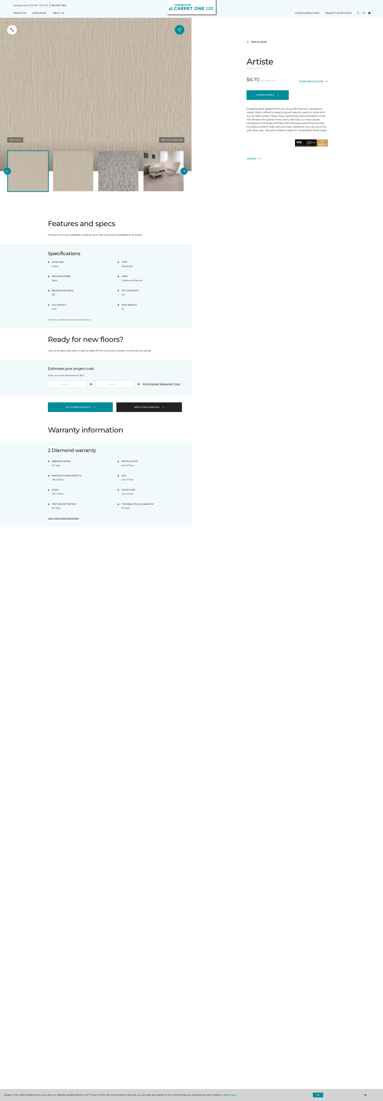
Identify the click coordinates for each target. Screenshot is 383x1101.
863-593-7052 (58, 5)
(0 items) (369, 13)
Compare (251, 158)
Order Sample (265, 95)
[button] (358, 13)
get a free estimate (78, 407)
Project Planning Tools (311, 81)
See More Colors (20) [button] (172, 140)
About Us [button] (58, 13)
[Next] (184, 171)
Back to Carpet (259, 41)
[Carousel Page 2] (73, 171)
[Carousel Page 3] (118, 171)
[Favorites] (364, 13)
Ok (318, 1095)
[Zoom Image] (12, 30)
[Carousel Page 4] (163, 171)
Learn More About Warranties (63, 518)
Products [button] (19, 13)
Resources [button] (39, 13)
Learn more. (229, 1095)
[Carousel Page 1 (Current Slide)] (28, 171)
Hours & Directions (307, 13)
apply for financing (146, 407)
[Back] (7, 171)
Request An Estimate (338, 13)
